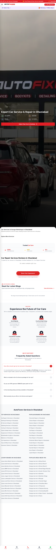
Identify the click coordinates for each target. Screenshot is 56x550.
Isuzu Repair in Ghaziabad (36, 450)
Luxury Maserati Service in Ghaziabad (11, 486)
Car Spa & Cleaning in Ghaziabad (9, 428)
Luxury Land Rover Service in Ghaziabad (11, 481)
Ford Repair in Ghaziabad (35, 435)
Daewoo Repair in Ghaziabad (36, 423)
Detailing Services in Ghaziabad (9, 425)
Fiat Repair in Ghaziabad (35, 430)
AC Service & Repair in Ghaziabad (9, 423)
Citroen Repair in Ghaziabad (36, 420)
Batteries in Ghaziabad (7, 437)
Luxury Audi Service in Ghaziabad (9, 463)
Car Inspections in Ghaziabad (8, 440)
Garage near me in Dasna (35, 495)
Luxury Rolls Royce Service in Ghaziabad (11, 495)
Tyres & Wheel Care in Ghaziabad (9, 442)
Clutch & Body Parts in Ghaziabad (9, 430)
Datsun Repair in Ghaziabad (36, 425)
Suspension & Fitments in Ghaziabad (10, 433)
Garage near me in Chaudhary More (38, 483)
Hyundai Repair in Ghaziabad (36, 447)
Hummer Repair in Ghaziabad (36, 445)
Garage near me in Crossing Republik (38, 490)
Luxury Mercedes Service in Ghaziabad (11, 488)
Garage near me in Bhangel (36, 478)
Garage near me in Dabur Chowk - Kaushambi (41, 493)
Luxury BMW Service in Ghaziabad (10, 468)
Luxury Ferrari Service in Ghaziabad (10, 473)
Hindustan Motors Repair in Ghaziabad (39, 440)
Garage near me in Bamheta (36, 473)
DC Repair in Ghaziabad (35, 428)
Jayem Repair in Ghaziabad (36, 452)
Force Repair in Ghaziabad (36, 433)
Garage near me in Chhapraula (37, 486)
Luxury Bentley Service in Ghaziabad (10, 466)
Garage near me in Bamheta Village (38, 476)
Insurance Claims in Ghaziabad (9, 445)
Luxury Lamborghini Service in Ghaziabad (11, 478)
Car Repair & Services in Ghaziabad (10, 418)
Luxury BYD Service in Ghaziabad (9, 471)
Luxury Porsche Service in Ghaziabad (10, 493)
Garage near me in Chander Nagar (38, 481)
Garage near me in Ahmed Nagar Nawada (39, 468)
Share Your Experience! (28, 273)
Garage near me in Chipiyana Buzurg (38, 488)
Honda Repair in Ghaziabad (36, 442)
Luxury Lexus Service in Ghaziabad (10, 483)
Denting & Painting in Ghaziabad (9, 420)
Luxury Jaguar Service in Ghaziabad (10, 476)
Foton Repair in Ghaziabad (36, 437)
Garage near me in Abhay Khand (37, 461)
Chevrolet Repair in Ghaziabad (37, 418)
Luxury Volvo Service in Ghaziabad (10, 498)
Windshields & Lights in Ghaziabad (10, 435)
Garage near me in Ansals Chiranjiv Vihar (39, 471)
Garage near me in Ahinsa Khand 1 (38, 463)
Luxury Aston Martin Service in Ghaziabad (12, 461)
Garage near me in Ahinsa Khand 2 (38, 466)
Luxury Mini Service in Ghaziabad (9, 490)
